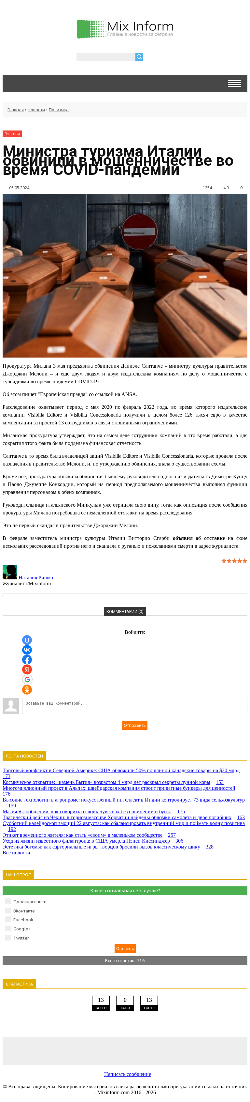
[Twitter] (125, 1050)
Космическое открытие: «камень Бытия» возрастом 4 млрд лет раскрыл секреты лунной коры (113, 782)
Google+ (22, 929)
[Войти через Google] (27, 679)
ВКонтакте (24, 911)
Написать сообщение (127, 1074)
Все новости (16, 852)
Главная (15, 110)
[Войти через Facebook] (27, 660)
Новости (36, 110)
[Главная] (125, 36)
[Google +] (223, 1050)
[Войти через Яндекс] (27, 669)
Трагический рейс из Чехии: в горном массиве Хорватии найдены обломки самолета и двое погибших (124, 817)
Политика (59, 110)
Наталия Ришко (36, 577)
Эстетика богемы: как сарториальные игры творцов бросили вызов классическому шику (108, 846)
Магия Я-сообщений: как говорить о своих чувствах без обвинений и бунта (94, 811)
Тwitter (21, 938)
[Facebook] (76, 1050)
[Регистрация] (167, 57)
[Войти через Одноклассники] (27, 690)
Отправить (135, 725)
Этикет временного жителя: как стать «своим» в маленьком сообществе (89, 835)
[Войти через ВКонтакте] (27, 650)
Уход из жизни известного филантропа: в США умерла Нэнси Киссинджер (93, 841)
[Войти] (152, 57)
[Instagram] (174, 1050)
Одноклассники (30, 902)
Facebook (23, 920)
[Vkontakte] (27, 1050)
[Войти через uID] (27, 640)
